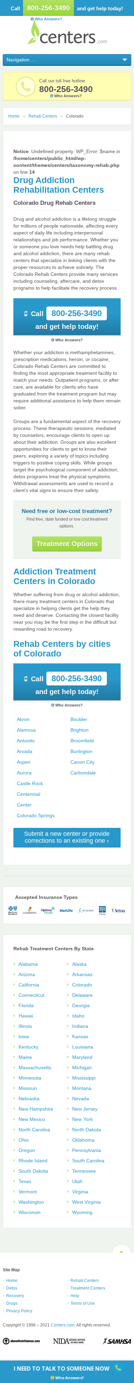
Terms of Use (82, 1303)
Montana (81, 1088)
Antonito (26, 740)
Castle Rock (30, 783)
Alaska (79, 964)
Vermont (28, 1191)
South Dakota (33, 1171)
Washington (31, 1202)
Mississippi (84, 1078)
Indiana (80, 1026)
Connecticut (31, 995)
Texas (25, 1181)
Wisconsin (30, 1212)
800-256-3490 (48, 8)
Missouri (28, 1088)
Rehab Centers (43, 116)
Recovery (15, 1295)
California (29, 985)
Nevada (80, 1098)
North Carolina (34, 1129)
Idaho (78, 1016)
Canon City (82, 762)
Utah (77, 1181)
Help (74, 1295)
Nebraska (29, 1098)
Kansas (80, 1036)
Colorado (82, 985)
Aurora (24, 772)
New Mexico (32, 1119)
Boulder (78, 719)
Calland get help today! (66, 319)
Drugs (12, 1303)
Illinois (25, 1026)
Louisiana (82, 1047)
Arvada (24, 751)
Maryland (82, 1057)
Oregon (27, 1150)
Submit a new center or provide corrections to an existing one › (67, 837)
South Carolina (88, 1160)
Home (14, 116)
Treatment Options (67, 544)
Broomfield (82, 740)
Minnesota (30, 1078)
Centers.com (67, 31)
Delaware (82, 995)
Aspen (24, 762)
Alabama (28, 964)
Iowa (24, 1036)
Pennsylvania (86, 1150)
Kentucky (28, 1047)
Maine (25, 1057)
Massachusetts (35, 1067)
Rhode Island (33, 1160)
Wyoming (82, 1212)
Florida (26, 1005)
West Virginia (86, 1202)
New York (82, 1119)
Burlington (81, 751)
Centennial (28, 794)
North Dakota (86, 1129)
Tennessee (84, 1171)
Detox (11, 1288)
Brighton (79, 730)
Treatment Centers (87, 1288)
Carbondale (83, 772)
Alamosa (26, 730)
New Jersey (85, 1109)
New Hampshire (36, 1109)
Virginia (80, 1191)
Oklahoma (83, 1140)
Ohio (24, 1140)
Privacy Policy (19, 1311)
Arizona (27, 974)
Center (24, 805)
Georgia (81, 1005)
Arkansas (82, 974)
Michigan (82, 1067)
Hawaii (26, 1016)
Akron (23, 719)
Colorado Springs (36, 815)
